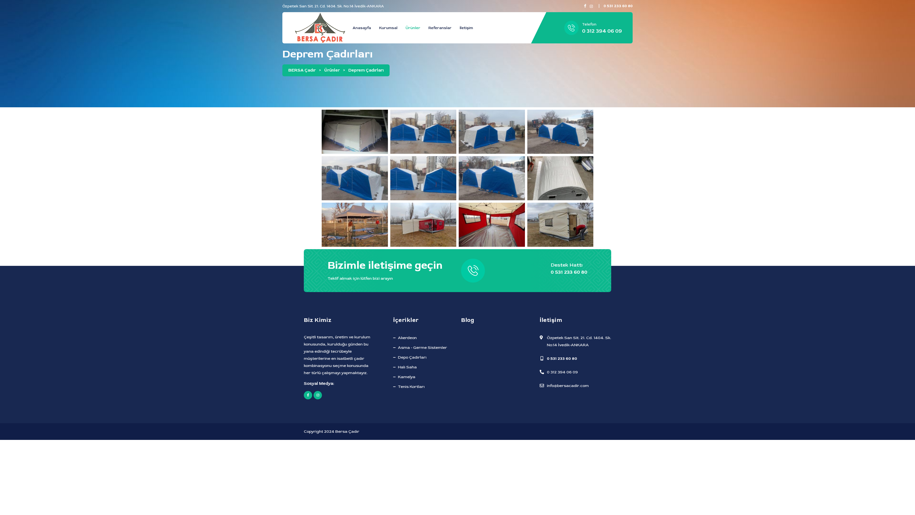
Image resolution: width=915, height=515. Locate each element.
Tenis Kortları (411, 386)
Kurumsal (388, 28)
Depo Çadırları (412, 357)
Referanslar (440, 28)
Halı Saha (407, 367)
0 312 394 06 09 (602, 31)
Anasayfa (362, 28)
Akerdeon (407, 337)
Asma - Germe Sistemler (422, 347)
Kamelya (406, 376)
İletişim (466, 28)
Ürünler (413, 28)
